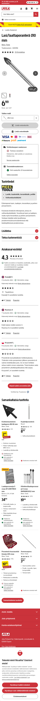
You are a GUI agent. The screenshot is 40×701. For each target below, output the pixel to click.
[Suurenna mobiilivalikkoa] (37, 8)
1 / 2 (31, 89)
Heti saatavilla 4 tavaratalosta (8, 459)
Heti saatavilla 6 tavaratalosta (8, 588)
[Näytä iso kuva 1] (20, 73)
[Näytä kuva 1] (4, 95)
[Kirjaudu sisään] (21, 8)
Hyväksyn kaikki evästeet (20, 685)
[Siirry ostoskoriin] (31, 8)
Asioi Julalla (7, 612)
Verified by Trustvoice (18, 392)
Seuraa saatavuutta (13, 160)
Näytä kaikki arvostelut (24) (20, 386)
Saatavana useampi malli (30, 460)
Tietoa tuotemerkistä (12, 237)
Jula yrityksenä (8, 619)
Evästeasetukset (20, 696)
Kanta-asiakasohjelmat (12, 625)
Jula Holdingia (10, 646)
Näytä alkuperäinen (24, 283)
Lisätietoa (6, 231)
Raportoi (16, 300)
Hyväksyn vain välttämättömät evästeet (20, 691)
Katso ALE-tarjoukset (24, 24)
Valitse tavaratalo (10, 19)
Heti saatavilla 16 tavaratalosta (8, 524)
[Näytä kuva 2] (9, 95)
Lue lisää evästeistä (20, 677)
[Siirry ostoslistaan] (26, 8)
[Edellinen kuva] (4, 73)
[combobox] (20, 14)
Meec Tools (6, 45)
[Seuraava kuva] (35, 73)
